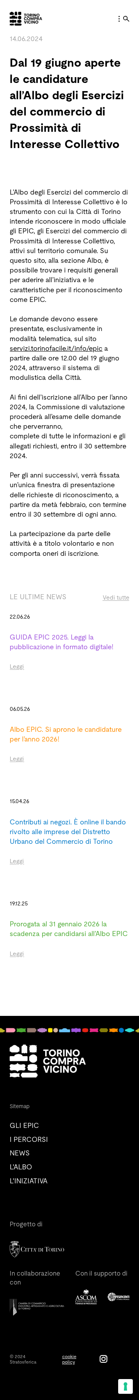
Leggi (17, 666)
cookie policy (69, 1359)
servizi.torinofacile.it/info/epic (56, 348)
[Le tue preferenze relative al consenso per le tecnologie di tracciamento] (125, 1386)
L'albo (21, 1167)
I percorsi (29, 1139)
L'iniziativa (28, 1181)
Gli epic (24, 1125)
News (20, 1153)
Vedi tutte (116, 597)
